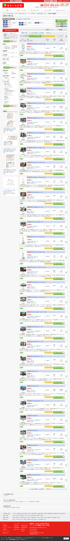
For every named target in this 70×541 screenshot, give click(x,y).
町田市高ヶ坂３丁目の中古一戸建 (38, 88)
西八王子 (21, 519)
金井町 (33, 421)
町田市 (30, 49)
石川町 (16, 515)
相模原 (41, 519)
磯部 (22, 515)
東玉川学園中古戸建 (36, 474)
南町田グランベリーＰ (24, 501)
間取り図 (24, 39)
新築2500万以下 (25, 527)
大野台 (41, 515)
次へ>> (62, 33)
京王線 (58, 517)
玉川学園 (33, 317)
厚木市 (29, 513)
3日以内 (6, 73)
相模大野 (8, 507)
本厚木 (24, 519)
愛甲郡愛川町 (50, 513)
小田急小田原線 (30, 78)
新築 (11, 33)
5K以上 (13, 48)
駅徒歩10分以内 (25, 525)
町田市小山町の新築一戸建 (37, 221)
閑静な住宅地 (7, 84)
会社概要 (5, 525)
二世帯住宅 (7, 89)
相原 (31, 196)
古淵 (31, 48)
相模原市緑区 (40, 513)
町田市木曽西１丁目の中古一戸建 (38, 43)
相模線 (17, 517)
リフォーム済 (7, 85)
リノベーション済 (8, 86)
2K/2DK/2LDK (7, 47)
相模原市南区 (34, 513)
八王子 (16, 519)
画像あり (6, 77)
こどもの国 (37, 181)
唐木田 (34, 122)
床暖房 (6, 96)
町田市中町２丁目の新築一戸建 (38, 236)
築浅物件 (23, 529)
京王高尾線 (54, 517)
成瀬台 (33, 183)
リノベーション (25, 523)
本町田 (33, 332)
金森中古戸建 (34, 371)
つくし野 (12, 501)
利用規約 (5, 529)
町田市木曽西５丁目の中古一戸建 (38, 282)
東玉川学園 (33, 480)
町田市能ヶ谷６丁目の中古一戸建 (38, 267)
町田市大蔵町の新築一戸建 (37, 400)
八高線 (38, 517)
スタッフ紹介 (16, 523)
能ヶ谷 (33, 64)
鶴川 (35, 271)
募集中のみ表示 (24, 32)
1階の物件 (7, 101)
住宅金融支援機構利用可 (9, 90)
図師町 (33, 123)
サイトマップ (6, 531)
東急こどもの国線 (30, 181)
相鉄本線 (49, 517)
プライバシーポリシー (7, 527)
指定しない (7, 33)
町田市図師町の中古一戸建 (37, 118)
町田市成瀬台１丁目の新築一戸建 (38, 177)
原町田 (33, 79)
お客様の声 (16, 525)
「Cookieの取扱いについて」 (14, 539)
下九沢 (25, 515)
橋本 (14, 519)
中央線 (28, 517)
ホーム (4, 523)
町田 (35, 78)
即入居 (23, 531)
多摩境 (34, 226)
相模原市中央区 (20, 513)
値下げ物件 (7, 37)
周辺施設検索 (16, 527)
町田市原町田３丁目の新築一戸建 (38, 73)
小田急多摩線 (29, 63)
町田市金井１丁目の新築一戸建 (38, 132)
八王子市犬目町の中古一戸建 (9, 190)
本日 (13, 72)
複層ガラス (7, 99)
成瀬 (31, 301)
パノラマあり (7, 78)
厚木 (45, 519)
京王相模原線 (29, 226)
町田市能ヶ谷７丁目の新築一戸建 (38, 59)
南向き (6, 103)
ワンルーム (6, 45)
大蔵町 (33, 406)
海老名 (35, 519)
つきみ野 (36, 107)
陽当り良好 (7, 82)
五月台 (34, 63)
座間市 (45, 513)
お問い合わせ (16, 529)
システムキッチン (8, 92)
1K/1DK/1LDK (14, 45)
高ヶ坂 (33, 94)
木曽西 (33, 49)
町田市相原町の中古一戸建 (37, 192)
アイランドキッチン (9, 95)
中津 (29, 515)
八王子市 (5, 495)
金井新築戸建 (34, 415)
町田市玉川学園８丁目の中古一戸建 (39, 312)
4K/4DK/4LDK (7, 48)
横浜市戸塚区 (62, 513)
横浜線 (28, 48)
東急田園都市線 (30, 107)
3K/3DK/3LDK (14, 47)
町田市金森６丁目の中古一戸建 (38, 103)
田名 (14, 515)
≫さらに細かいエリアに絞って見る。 (23, 18)
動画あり (13, 77)
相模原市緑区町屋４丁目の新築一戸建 (11, 128)
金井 (32, 138)
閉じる (66, 538)
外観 (21, 39)
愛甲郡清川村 (56, 513)
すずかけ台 (17, 501)
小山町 (33, 227)
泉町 (35, 515)
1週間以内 (14, 73)
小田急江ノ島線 (43, 517)
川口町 (32, 515)
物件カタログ (6, 532)
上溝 (20, 515)
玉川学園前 (36, 137)
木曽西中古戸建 (35, 386)
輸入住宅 (6, 88)
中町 (32, 242)
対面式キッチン (8, 93)
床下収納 (6, 97)
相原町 (33, 212)
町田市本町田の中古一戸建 (37, 326)
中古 (14, 33)
